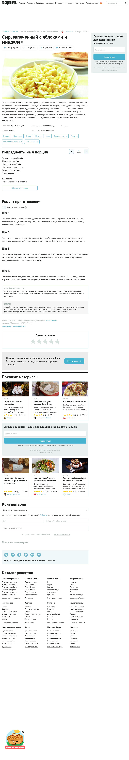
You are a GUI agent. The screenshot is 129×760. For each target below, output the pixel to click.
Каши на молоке (31, 643)
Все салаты (29, 598)
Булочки (50, 609)
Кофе (72, 636)
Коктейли (73, 631)
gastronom (68, 31)
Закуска (74, 136)
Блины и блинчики (9, 611)
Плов (72, 584)
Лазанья (73, 614)
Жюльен (28, 606)
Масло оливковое (13, 167)
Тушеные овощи (76, 594)
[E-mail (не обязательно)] (67, 521)
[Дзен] (39, 555)
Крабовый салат (31, 594)
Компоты (73, 641)
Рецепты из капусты (9, 582)
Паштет (27, 616)
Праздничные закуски (33, 614)
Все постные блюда (54, 646)
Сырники (5, 609)
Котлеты (73, 582)
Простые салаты (31, 582)
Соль (8, 173)
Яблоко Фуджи (11, 161)
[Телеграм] (6, 555)
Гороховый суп (53, 589)
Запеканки (6, 616)
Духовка (6, 136)
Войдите (43, 515)
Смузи (72, 643)
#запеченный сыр (18, 326)
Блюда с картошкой (10, 584)
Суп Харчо (51, 594)
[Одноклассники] (19, 555)
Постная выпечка (54, 638)
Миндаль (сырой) (11, 164)
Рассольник (51, 587)
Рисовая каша (30, 636)
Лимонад (73, 638)
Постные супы (52, 636)
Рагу (71, 592)
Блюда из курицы (9, 614)
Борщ (49, 584)
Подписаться (45, 441)
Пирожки (51, 616)
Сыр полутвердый (12, 158)
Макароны (74, 619)
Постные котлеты (54, 643)
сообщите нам (51, 321)
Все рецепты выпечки (55, 622)
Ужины (4, 619)
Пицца (4, 606)
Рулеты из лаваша (32, 609)
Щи (48, 582)
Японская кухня (8, 643)
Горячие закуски (60, 136)
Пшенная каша (30, 641)
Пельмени (74, 587)
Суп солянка (52, 592)
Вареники (74, 589)
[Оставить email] (45, 434)
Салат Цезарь (30, 587)
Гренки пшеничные (14, 181)
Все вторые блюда (77, 598)
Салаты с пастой (76, 616)
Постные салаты (53, 631)
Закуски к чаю (30, 619)
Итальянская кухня (9, 636)
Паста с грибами (76, 611)
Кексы (49, 611)
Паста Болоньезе (76, 609)
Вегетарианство (31, 141)
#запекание (6, 326)
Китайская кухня (8, 638)
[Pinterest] (26, 555)
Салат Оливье (30, 584)
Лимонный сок (11, 170)
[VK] (13, 555)
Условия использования (45, 452)
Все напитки (75, 646)
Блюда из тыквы (8, 594)
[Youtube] (32, 555)
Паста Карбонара (77, 606)
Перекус (38, 136)
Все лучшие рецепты (10, 622)
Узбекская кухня (8, 641)
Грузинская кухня (9, 633)
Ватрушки (51, 606)
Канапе (27, 611)
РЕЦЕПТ (6, 398)
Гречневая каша (31, 631)
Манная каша (30, 638)
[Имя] (23, 521)
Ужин (48, 136)
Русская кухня (7, 631)
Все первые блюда (54, 598)
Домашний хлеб (53, 614)
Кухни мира (6, 646)
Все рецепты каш (31, 646)
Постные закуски (54, 633)
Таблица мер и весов (20, 188)
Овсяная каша (30, 633)
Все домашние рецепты (11, 598)
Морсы (72, 633)
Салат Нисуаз (30, 589)
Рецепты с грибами (9, 587)
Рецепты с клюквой (9, 592)
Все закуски (29, 622)
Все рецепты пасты (77, 622)
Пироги (50, 619)
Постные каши (53, 641)
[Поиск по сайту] (117, 3)
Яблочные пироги (9, 589)
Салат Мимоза (30, 592)
